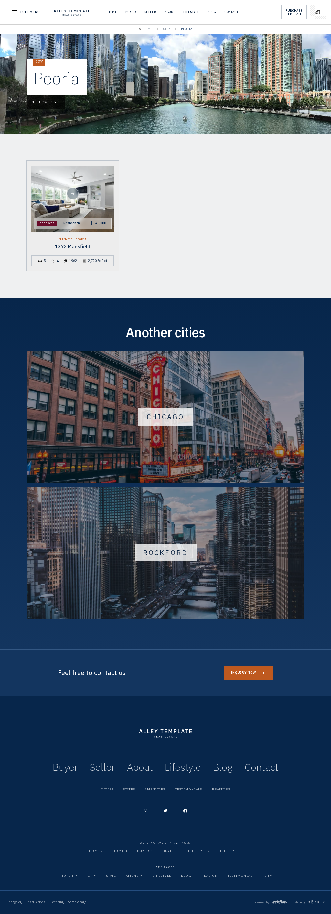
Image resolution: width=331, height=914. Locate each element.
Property (68, 876)
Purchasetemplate (293, 12)
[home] (72, 12)
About (170, 12)
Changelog (14, 902)
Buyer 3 (170, 851)
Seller (150, 12)
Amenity (134, 876)
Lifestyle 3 (231, 851)
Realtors (221, 789)
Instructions (36, 902)
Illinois (66, 239)
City (92, 876)
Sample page (77, 902)
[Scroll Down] (73, 193)
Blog (212, 12)
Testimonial (240, 876)
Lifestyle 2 (199, 851)
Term (267, 876)
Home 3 (120, 851)
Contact (231, 12)
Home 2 (96, 851)
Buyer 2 (145, 851)
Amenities (155, 789)
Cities (107, 789)
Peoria (81, 239)
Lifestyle (191, 12)
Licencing (57, 902)
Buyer (130, 12)
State (111, 876)
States (129, 789)
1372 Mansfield (72, 246)
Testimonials (188, 789)
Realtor (209, 876)
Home (112, 12)
